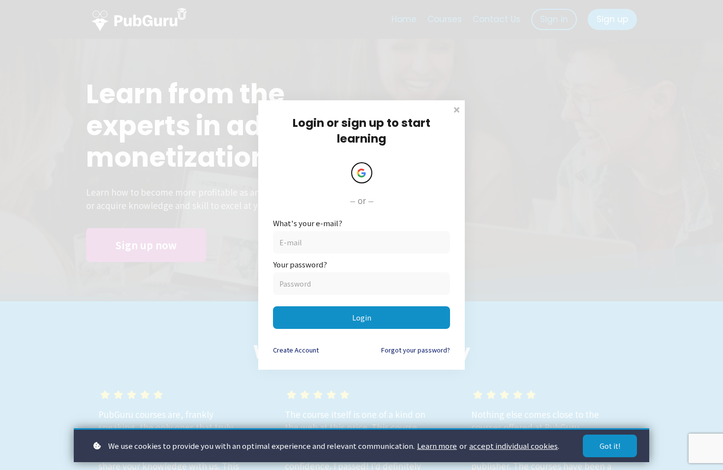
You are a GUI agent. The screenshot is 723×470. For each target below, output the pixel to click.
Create (296, 349)
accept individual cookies (513, 446)
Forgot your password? (415, 349)
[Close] (456, 109)
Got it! (610, 446)
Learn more (437, 446)
